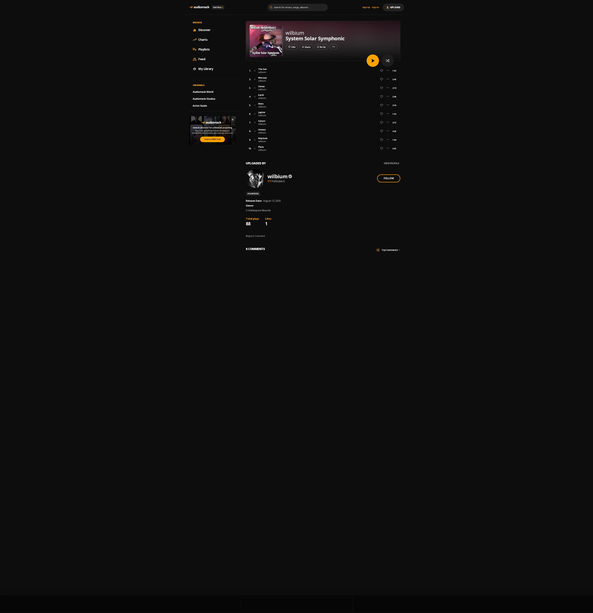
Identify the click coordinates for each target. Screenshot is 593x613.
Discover (204, 30)
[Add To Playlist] (255, 71)
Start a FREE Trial (212, 139)
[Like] (381, 70)
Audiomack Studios (204, 98)
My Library (205, 69)
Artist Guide (200, 105)
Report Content (255, 236)
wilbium (262, 72)
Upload (395, 7)
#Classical (253, 193)
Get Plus (218, 7)
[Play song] (373, 60)
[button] (322, 70)
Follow (389, 178)
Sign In (375, 7)
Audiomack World (203, 92)
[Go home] (199, 7)
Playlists (204, 49)
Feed (201, 59)
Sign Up (366, 7)
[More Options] (388, 70)
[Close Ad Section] (232, 119)
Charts (202, 40)
